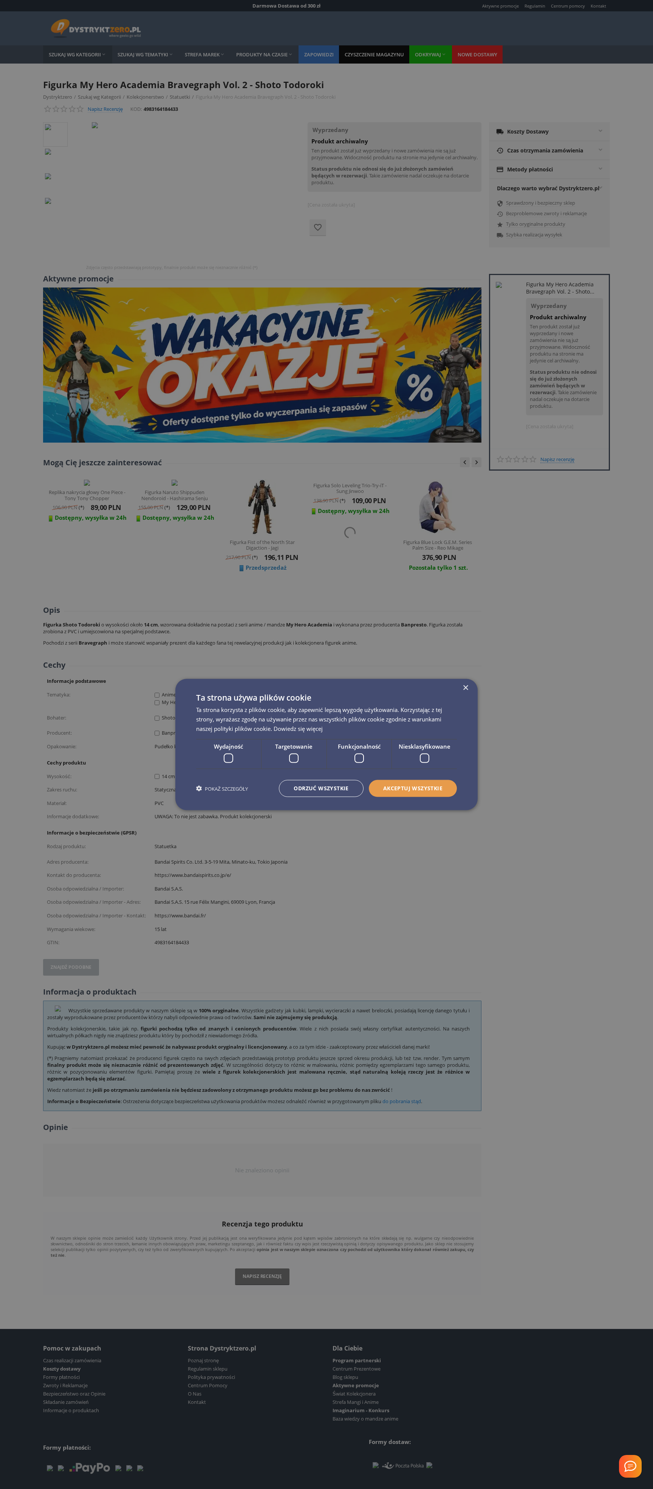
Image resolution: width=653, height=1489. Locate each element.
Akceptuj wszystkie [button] (413, 788)
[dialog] (326, 744)
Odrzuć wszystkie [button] (321, 788)
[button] (222, 788)
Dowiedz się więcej (298, 728)
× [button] (465, 688)
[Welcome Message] (630, 1466)
